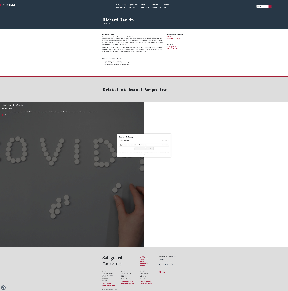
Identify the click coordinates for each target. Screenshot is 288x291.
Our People (120, 7)
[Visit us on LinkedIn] (164, 272)
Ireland (166, 5)
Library (142, 259)
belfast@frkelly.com (127, 283)
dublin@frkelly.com (108, 285)
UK (165, 7)
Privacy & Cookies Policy (109, 289)
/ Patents (169, 36)
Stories (155, 5)
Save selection (140, 148)
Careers (142, 265)
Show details (165, 140)
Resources (145, 7)
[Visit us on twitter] (161, 272)
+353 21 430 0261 (145, 282)
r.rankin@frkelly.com (172, 47)
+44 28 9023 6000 (172, 48)
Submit (166, 264)
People (142, 256)
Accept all (149, 148)
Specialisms (133, 5)
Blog (143, 5)
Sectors (132, 7)
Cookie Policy (144, 154)
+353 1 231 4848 (107, 284)
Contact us (156, 7)
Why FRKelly (121, 5)
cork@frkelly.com (146, 283)
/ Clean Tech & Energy (173, 38)
